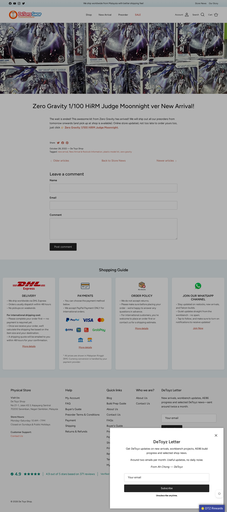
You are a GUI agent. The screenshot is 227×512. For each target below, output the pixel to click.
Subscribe (167, 488)
